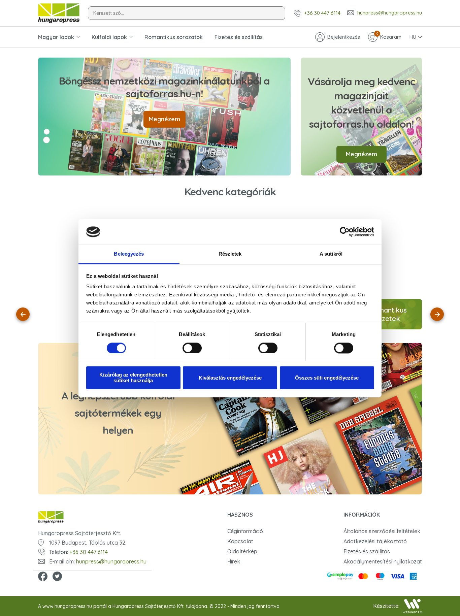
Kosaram (388, 36)
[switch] (192, 348)
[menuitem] (72, 314)
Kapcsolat (240, 541)
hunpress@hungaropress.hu (389, 13)
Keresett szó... (108, 13)
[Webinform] (412, 606)
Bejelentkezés (343, 37)
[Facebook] (42, 577)
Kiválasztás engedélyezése (230, 378)
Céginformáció (245, 531)
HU (412, 37)
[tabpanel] (164, 116)
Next (437, 314)
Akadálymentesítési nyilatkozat (382, 561)
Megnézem (164, 119)
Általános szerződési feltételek (381, 531)
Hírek (233, 561)
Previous (23, 314)
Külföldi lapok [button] (109, 37)
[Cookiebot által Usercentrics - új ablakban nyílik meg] (344, 232)
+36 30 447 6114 (322, 13)
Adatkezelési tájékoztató (375, 541)
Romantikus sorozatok (173, 37)
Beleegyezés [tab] (129, 254)
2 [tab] (46, 140)
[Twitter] (57, 577)
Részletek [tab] (230, 254)
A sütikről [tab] (331, 254)
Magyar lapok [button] (56, 37)
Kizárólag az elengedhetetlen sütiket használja (133, 378)
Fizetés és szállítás (239, 37)
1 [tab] (47, 132)
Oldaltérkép (242, 551)
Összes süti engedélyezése (327, 378)
